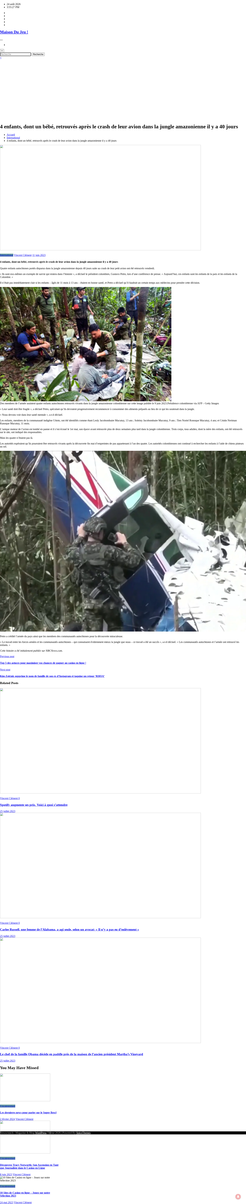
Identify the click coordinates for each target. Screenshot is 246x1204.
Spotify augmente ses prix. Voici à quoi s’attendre (33, 805)
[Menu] (1, 39)
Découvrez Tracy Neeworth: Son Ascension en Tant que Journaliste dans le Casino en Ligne (29, 1166)
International (6, 255)
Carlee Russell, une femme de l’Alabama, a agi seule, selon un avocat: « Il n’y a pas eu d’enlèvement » (69, 929)
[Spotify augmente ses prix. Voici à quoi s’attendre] (100, 792)
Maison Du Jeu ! (14, 32)
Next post (5, 669)
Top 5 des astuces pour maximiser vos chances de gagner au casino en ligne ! (43, 662)
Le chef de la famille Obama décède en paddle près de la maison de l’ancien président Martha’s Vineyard (71, 1054)
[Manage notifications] (238, 1196)
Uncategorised (7, 1106)
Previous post (7, 656)
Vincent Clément (23, 255)
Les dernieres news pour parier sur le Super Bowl (28, 1112)
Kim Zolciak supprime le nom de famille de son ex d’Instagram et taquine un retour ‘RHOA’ (52, 676)
